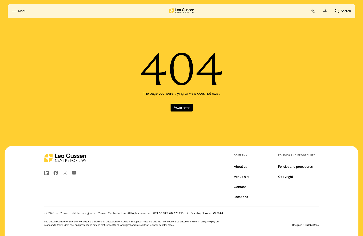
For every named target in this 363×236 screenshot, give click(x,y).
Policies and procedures (295, 166)
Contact (240, 187)
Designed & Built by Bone (305, 225)
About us (240, 166)
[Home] (181, 11)
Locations (241, 197)
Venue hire (241, 176)
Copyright (285, 176)
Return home (182, 107)
